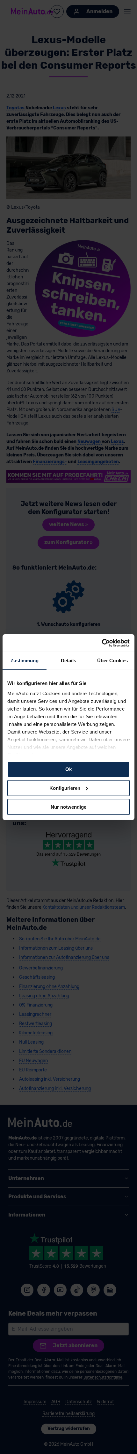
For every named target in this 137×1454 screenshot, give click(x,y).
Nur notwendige (68, 806)
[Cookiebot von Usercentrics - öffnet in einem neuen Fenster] (102, 643)
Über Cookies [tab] (112, 660)
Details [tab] (68, 660)
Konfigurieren (64, 788)
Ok (68, 769)
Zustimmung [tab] (25, 660)
